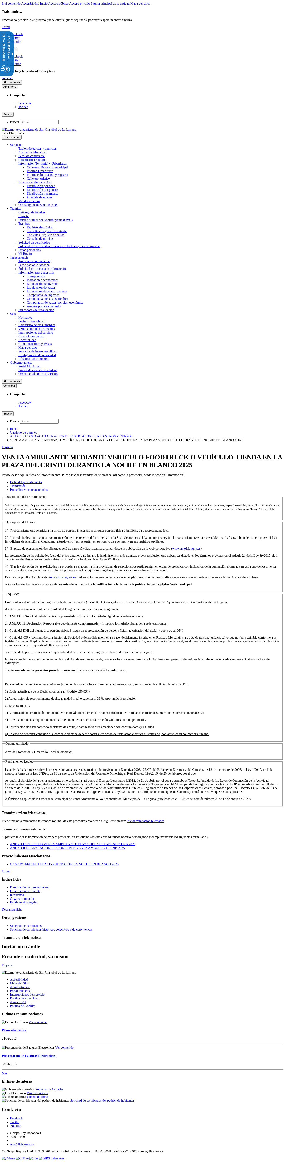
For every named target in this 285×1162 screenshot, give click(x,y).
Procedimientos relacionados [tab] (29, 489)
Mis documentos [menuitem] (29, 201)
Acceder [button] (7, 78)
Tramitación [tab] (18, 486)
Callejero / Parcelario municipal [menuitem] (47, 167)
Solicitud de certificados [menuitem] (34, 242)
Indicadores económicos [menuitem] (42, 280)
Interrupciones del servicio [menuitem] (35, 332)
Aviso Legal (18, 1002)
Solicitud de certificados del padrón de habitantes (102, 1100)
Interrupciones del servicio (27, 994)
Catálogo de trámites (23, 432)
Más (4, 1073)
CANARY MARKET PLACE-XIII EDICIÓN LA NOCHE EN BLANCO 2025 (64, 864)
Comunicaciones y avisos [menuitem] (35, 344)
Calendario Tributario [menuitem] (32, 159)
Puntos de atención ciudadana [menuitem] (37, 370)
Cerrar (6, 27)
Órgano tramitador (22, 898)
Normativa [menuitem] (25, 317)
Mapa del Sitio (19, 983)
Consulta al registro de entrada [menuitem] (47, 231)
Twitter (23, 107)
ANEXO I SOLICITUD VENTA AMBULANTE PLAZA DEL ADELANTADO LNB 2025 (72, 844)
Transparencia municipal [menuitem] (34, 261)
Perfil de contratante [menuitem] (31, 156)
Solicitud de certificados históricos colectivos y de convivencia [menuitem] (59, 246)
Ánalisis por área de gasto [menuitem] (44, 306)
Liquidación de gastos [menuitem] (41, 287)
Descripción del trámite (25, 891)
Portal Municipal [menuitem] (29, 366)
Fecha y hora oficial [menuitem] (31, 321)
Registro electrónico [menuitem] (40, 227)
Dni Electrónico (37, 1093)
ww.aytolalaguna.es (63, 577)
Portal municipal (21, 991)
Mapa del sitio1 (140, 3)
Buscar (14, 122)
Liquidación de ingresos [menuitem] (42, 283)
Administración (20, 987)
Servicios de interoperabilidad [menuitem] (37, 351)
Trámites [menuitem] (15, 208)
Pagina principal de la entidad (110, 3)
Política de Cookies (22, 1006)
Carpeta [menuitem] (23, 216)
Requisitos (17, 895)
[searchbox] (39, 122)
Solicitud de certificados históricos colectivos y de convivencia (51, 929)
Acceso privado (79, 3)
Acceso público (58, 3)
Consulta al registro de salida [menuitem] (45, 235)
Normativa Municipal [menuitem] (32, 152)
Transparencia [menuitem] (19, 257)
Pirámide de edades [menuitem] (39, 197)
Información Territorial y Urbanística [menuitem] (42, 163)
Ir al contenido (11, 3)
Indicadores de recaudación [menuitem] (36, 310)
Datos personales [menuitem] (29, 250)
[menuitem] (146, 980)
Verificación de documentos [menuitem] (36, 329)
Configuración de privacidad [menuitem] (37, 355)
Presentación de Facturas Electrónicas (28, 1055)
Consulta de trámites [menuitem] (40, 238)
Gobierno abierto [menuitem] (21, 362)
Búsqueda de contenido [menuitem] (33, 359)
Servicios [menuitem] (16, 144)
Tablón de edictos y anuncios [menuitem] (37, 148)
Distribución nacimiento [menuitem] (42, 193)
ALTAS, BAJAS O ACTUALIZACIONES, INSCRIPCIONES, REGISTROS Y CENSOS (71, 436)
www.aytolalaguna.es (186, 548)
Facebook (24, 103)
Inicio (44, 3)
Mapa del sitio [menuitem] (27, 347)
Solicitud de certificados (26, 925)
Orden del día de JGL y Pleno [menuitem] (38, 374)
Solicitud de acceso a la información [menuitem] (42, 268)
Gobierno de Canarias (49, 1089)
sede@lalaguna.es (22, 1144)
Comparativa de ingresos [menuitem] (43, 295)
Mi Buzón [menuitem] (25, 253)
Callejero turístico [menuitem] (38, 178)
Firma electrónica (14, 1030)
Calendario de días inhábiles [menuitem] (36, 325)
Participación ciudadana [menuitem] (34, 265)
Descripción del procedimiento (30, 887)
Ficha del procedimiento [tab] (26, 482)
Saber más (57, 1158)
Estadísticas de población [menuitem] (34, 182)
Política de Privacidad (24, 998)
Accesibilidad (30, 3)
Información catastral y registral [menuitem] (47, 175)
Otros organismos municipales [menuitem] (38, 205)
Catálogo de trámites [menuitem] (31, 212)
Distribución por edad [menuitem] (41, 186)
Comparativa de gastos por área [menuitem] (47, 298)
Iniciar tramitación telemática (145, 821)
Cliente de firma (37, 1097)
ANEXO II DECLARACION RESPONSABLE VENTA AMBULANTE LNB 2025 (67, 848)
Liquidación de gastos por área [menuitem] (47, 291)
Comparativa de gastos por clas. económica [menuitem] (55, 302)
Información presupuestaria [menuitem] (36, 272)
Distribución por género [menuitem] (42, 190)
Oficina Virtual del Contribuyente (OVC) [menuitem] (45, 220)
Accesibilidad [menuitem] (27, 340)
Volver (6, 871)
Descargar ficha (12, 909)
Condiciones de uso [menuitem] (31, 336)
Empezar (7, 965)
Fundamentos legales (24, 902)
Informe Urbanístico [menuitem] (40, 171)
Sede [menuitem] (13, 313)
